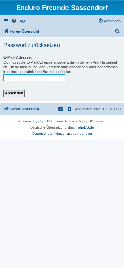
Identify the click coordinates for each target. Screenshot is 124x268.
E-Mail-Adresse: (17, 57)
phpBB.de (86, 127)
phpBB (43, 121)
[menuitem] (18, 21)
